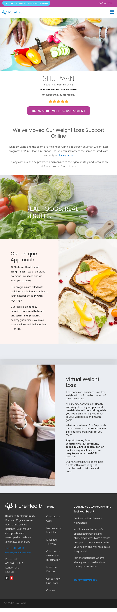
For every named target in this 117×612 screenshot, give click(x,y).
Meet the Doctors (51, 569)
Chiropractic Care (53, 518)
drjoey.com (65, 155)
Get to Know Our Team (53, 581)
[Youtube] (11, 578)
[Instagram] (7, 578)
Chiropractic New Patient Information (53, 555)
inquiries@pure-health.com (18, 552)
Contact (50, 590)
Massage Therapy (51, 542)
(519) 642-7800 (105, 3)
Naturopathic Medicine (54, 530)
